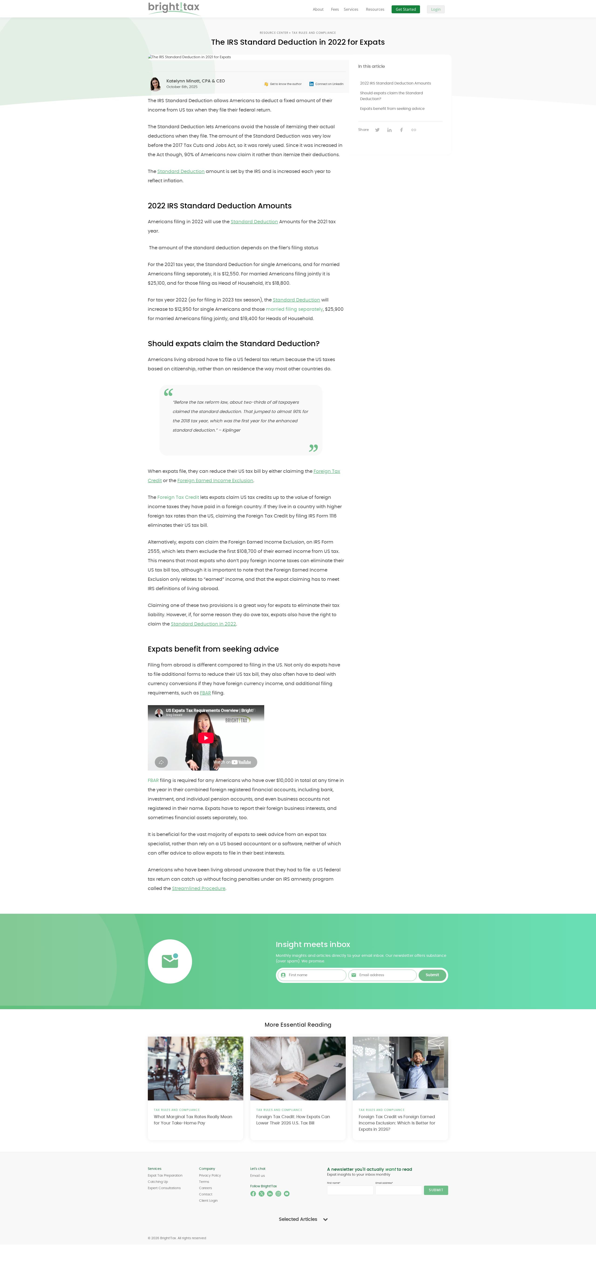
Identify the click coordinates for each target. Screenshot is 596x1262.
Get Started (406, 9)
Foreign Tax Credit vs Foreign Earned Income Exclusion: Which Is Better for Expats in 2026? (397, 1123)
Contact (205, 1194)
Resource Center (274, 32)
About (318, 9)
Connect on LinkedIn (329, 84)
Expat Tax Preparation (165, 1175)
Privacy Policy (210, 1175)
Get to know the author (285, 84)
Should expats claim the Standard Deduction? (391, 96)
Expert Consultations (164, 1188)
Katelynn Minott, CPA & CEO (195, 81)
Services (351, 9)
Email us (257, 1175)
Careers (205, 1188)
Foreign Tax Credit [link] (178, 497)
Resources (375, 9)
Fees (335, 9)
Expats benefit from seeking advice (392, 109)
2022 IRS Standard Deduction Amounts (395, 83)
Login (436, 9)
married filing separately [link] (294, 309)
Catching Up (158, 1182)
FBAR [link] (153, 780)
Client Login (208, 1200)
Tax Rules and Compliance (314, 32)
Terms (204, 1182)
